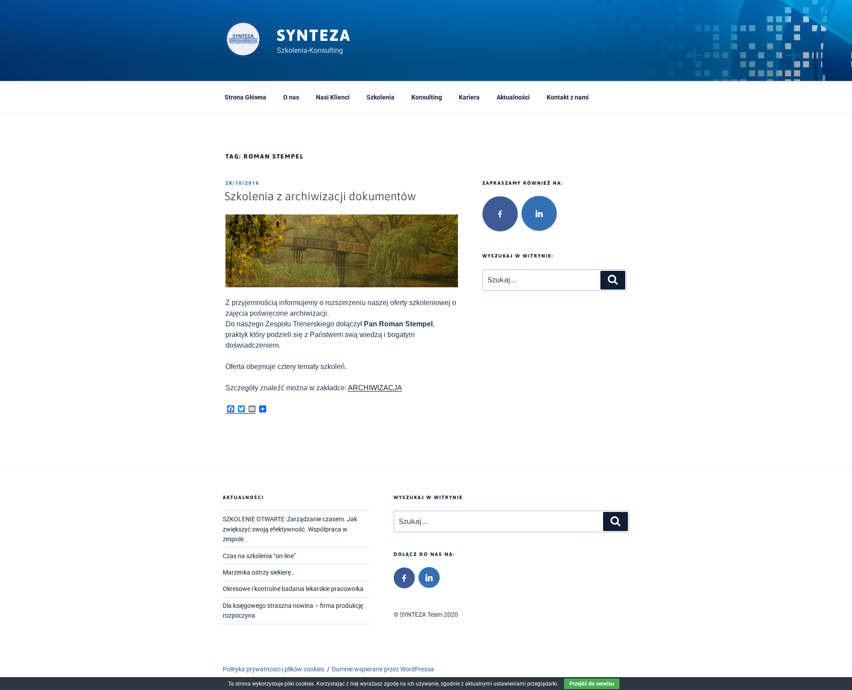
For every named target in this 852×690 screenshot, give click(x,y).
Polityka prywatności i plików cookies (273, 669)
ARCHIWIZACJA (375, 388)
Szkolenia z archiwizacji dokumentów (320, 196)
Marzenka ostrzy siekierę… (259, 572)
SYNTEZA (314, 35)
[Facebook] (500, 214)
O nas (291, 97)
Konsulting (426, 97)
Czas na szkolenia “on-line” (259, 555)
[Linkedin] (539, 213)
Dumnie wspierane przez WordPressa (383, 669)
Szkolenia (380, 97)
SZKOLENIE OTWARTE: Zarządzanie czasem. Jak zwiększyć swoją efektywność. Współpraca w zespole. (290, 529)
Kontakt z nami (568, 97)
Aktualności (513, 97)
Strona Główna (245, 97)
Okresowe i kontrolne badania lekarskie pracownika (293, 588)
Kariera (469, 97)
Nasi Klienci (333, 97)
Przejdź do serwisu (591, 684)
